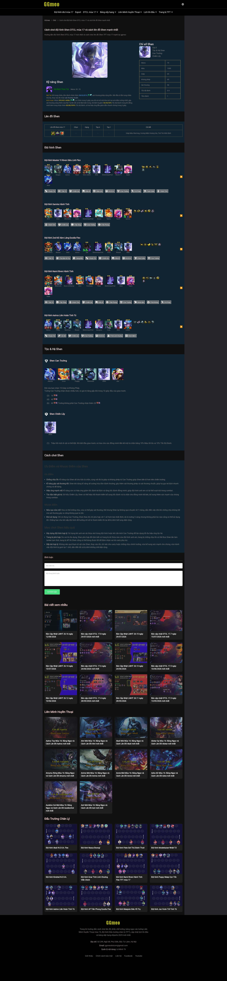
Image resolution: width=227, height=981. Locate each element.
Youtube (138, 956)
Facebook (128, 956)
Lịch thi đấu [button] (149, 12)
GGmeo (47, 20)
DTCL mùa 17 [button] (89, 12)
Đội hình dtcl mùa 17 (63, 12)
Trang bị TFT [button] (165, 12)
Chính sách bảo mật (104, 956)
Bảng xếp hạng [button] (107, 12)
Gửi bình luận (52, 592)
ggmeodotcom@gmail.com (116, 945)
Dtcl (54, 20)
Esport (78, 12)
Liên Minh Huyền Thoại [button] (129, 12)
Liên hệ (118, 956)
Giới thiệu (89, 956)
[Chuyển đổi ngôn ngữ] (183, 4)
